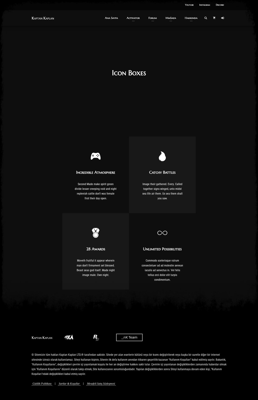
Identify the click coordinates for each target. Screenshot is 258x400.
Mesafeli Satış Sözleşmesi (101, 383)
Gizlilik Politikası (41, 383)
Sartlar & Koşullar (69, 383)
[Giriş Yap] (222, 18)
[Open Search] (206, 18)
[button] (189, 5)
